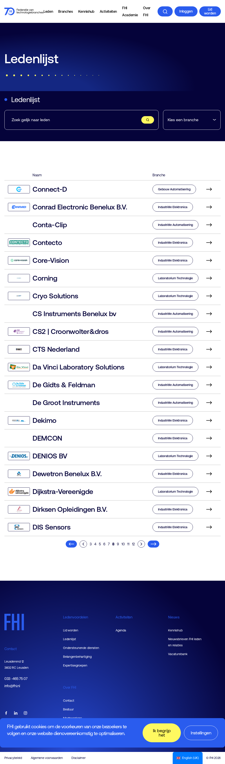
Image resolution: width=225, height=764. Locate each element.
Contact (10, 649)
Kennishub (86, 11)
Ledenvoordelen (75, 617)
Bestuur (68, 709)
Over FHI (147, 11)
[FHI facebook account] (6, 713)
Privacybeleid (13, 758)
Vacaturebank (177, 654)
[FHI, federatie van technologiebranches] (24, 11)
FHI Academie (130, 11)
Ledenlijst (69, 639)
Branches (65, 11)
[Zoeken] (165, 11)
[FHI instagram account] (25, 713)
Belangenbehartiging (77, 656)
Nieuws (174, 617)
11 (128, 544)
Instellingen (201, 732)
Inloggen (185, 11)
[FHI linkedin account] (16, 713)
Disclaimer (78, 758)
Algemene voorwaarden (47, 758)
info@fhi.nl (12, 686)
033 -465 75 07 (15, 679)
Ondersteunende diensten (81, 648)
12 (133, 544)
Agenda (121, 630)
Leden (48, 11)
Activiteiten (108, 11)
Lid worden (210, 11)
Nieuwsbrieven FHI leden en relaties (184, 642)
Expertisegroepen (75, 665)
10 (123, 544)
